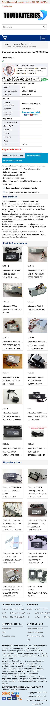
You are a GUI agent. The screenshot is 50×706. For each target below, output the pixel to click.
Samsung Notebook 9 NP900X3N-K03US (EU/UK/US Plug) (11, 593)
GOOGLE (13, 609)
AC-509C (20, 68)
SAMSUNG (47, 617)
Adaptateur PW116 (35, 306)
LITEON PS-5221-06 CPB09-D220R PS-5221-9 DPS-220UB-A (36, 277)
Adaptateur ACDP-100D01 (13, 448)
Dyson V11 (29, 687)
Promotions (6, 628)
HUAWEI (22, 613)
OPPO (21, 609)
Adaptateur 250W (10, 306)
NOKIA (4, 617)
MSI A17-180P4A (29, 91)
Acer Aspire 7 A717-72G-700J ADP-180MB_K (36, 560)
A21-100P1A (31, 71)
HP (28, 617)
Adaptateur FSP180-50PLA (14, 342)
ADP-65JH (40, 71)
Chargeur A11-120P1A (37, 520)
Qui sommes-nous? (35, 628)
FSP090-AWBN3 (29, 68)
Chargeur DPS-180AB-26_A (14, 520)
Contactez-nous (8, 636)
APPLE (30, 609)
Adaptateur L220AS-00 (37, 271)
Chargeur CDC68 (35, 586)
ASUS (37, 609)
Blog (4, 632)
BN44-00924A (21, 71)
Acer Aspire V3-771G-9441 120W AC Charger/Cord (36, 527)
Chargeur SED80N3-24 (12, 487)
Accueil (6, 44)
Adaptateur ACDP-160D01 (38, 413)
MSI (30, 44)
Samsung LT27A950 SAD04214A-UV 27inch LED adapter (37, 494)
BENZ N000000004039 (20, 689)
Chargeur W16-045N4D (12, 586)
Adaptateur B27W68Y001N (13, 271)
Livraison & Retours (35, 632)
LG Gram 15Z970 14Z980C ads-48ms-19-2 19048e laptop (12, 560)
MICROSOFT (22, 617)
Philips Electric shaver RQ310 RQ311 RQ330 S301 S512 (12, 419)
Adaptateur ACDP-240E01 (38, 448)
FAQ (29, 640)
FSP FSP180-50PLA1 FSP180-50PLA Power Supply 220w (12, 348)
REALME (13, 613)
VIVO (4, 613)
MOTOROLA (13, 617)
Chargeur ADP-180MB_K (38, 553)
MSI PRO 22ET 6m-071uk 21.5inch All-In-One (11, 277)
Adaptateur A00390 (10, 413)
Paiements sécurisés (35, 636)
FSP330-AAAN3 (41, 68)
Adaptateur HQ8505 (36, 377)
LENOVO (47, 613)
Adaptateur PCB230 (11, 377)
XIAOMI (5, 609)
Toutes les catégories (18, 44)
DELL (46, 609)
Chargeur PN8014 (35, 487)
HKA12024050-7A (30, 73)
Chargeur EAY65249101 (12, 553)
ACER (37, 617)
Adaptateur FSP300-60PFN (39, 342)
